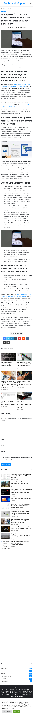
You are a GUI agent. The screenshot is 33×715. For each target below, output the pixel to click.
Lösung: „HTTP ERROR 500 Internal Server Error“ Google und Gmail (8, 403)
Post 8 (2, 691)
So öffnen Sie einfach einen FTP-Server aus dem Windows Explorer (21, 497)
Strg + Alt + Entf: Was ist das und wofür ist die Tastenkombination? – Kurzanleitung (21, 535)
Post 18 (19, 692)
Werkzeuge (5, 681)
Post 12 (20, 691)
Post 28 (16, 696)
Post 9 (7, 691)
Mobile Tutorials (17, 333)
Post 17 (14, 692)
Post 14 (30, 691)
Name (3, 439)
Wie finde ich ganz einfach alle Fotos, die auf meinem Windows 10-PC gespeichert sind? (20, 520)
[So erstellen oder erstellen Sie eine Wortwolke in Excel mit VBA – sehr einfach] (5, 477)
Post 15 (5, 692)
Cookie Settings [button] (7, 711)
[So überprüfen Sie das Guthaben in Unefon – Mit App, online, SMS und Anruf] (24, 375)
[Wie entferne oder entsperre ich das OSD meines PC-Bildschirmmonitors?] (5, 601)
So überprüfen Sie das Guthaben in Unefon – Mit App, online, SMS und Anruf (24, 383)
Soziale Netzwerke (7, 671)
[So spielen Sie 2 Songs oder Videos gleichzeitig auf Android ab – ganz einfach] (24, 357)
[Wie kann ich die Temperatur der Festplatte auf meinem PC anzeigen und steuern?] (24, 396)
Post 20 (28, 692)
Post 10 (11, 691)
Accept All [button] (16, 711)
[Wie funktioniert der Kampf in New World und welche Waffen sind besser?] (5, 484)
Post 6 (24, 689)
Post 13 (25, 691)
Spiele (3, 673)
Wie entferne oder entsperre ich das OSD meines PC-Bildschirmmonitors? (20, 543)
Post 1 (3, 689)
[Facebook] (4, 338)
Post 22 (4, 694)
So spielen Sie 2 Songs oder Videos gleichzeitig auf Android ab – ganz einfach (24, 365)
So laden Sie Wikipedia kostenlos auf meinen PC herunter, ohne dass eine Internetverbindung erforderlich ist (8, 384)
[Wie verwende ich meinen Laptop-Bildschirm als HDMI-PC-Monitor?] (5, 529)
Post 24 (19, 694)
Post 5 (20, 689)
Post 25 (23, 694)
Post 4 (16, 689)
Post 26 (28, 694)
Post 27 (12, 696)
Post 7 (28, 689)
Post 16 (9, 692)
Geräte (4, 678)
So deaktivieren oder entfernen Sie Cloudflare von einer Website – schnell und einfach (21, 505)
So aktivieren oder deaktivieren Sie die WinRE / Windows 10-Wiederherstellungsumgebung (21, 491)
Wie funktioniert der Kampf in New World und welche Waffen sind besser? (21, 483)
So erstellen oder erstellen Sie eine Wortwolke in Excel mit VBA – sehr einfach (21, 476)
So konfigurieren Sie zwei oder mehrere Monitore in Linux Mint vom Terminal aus (20, 513)
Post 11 (16, 691)
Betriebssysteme (6, 676)
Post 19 (23, 692)
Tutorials (8, 8)
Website (3, 451)
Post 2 (7, 689)
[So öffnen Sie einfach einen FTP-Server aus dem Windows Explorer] (5, 499)
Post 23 (14, 694)
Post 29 (21, 696)
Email (3, 445)
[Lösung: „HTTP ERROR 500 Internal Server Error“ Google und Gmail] (8, 396)
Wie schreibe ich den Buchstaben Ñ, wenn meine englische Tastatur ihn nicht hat (7, 365)
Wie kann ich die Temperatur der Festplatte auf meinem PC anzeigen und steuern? (24, 404)
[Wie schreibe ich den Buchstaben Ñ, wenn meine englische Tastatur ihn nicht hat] (8, 357)
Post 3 (12, 689)
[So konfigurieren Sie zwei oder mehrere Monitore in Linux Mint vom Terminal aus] (5, 514)
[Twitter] (8, 338)
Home (3, 8)
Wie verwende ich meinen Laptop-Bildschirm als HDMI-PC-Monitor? (21, 527)
